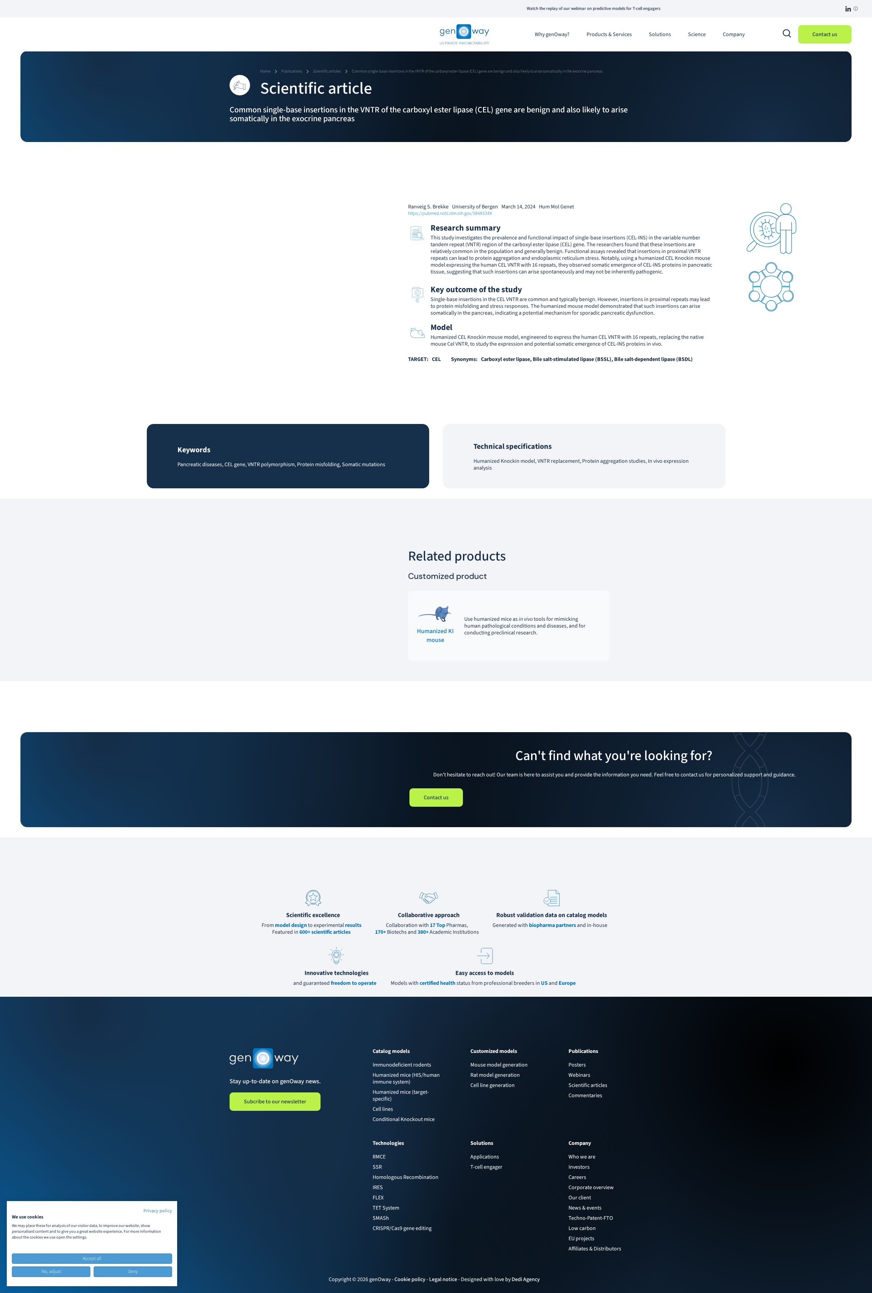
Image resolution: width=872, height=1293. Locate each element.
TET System (386, 1207)
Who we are (582, 1156)
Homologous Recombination (405, 1177)
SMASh (381, 1218)
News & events (585, 1207)
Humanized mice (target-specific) (401, 1095)
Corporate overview (591, 1187)
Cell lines (383, 1109)
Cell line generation (492, 1085)
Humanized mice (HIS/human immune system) (406, 1078)
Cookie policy (409, 1279)
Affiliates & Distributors (595, 1248)
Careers (577, 1177)
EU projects (581, 1238)
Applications (484, 1156)
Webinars (579, 1075)
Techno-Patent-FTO (591, 1218)
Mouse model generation (499, 1064)
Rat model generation (495, 1075)
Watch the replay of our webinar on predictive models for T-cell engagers (529, 8)
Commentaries (585, 1095)
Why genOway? (552, 34)
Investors (579, 1167)
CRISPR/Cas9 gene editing (402, 1228)
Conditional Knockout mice (404, 1119)
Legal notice (443, 1279)
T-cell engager (486, 1167)
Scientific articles (588, 1085)
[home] (464, 34)
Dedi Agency (526, 1279)
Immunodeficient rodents (402, 1064)
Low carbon (582, 1228)
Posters (577, 1064)
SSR (377, 1167)
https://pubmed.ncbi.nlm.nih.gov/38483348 (450, 213)
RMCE (379, 1156)
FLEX (378, 1197)
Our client (580, 1197)
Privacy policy (157, 1211)
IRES (378, 1187)
